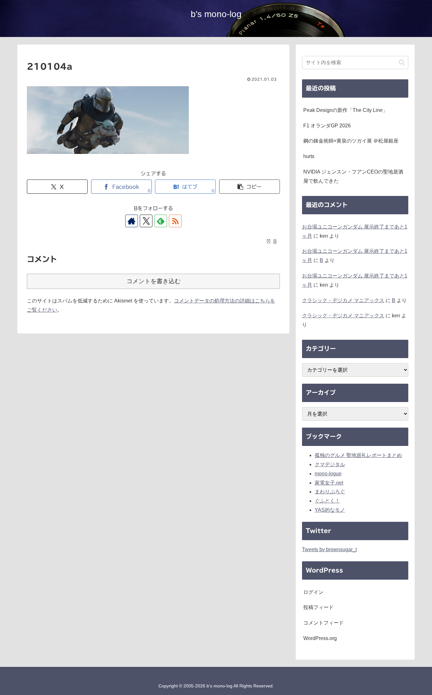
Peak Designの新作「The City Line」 (345, 110)
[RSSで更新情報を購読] (175, 221)
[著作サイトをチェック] (131, 221)
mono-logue (328, 473)
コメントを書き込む (154, 281)
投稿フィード (318, 607)
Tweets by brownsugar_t (329, 549)
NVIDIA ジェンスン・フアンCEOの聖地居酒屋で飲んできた (353, 176)
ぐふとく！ (327, 500)
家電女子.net (329, 482)
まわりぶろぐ (330, 491)
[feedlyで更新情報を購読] (160, 221)
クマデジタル (330, 464)
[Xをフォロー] (146, 221)
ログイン (313, 592)
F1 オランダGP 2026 (327, 125)
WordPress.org (320, 638)
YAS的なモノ (330, 510)
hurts (308, 156)
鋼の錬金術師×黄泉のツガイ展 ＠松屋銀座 (350, 140)
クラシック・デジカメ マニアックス (343, 300)
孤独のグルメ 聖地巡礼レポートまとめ (358, 455)
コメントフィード (323, 622)
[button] (249, 187)
